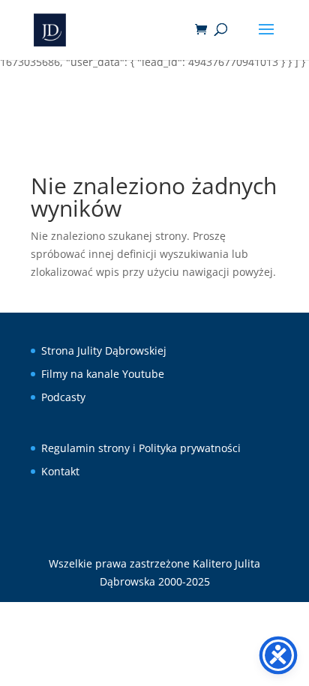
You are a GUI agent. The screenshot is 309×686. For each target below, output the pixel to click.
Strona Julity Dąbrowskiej (103, 350)
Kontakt (60, 471)
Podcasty (63, 397)
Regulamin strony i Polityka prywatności (141, 448)
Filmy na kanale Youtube (102, 374)
